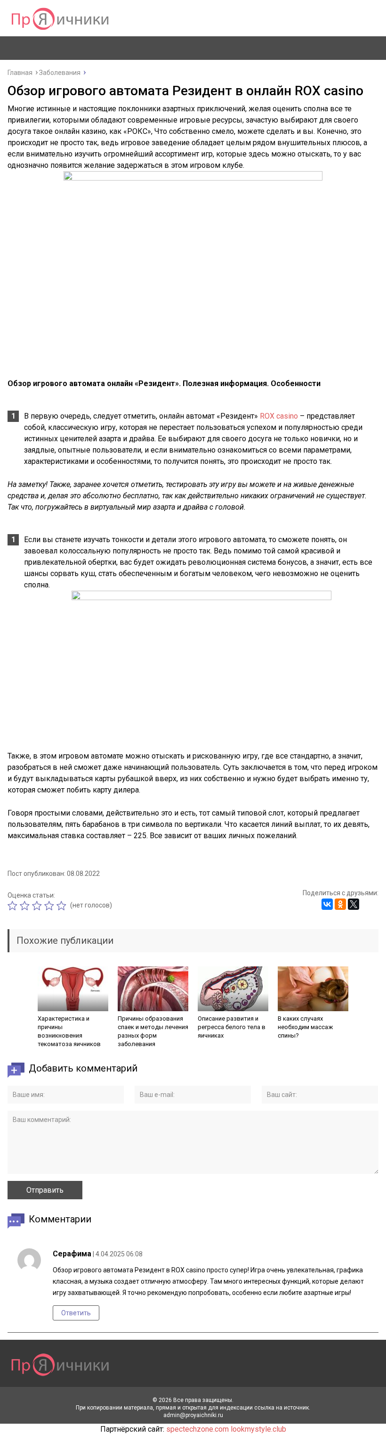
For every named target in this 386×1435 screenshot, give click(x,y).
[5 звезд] (62, 905)
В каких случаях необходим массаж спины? (305, 1027)
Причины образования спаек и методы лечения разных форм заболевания (153, 1031)
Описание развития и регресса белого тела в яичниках (231, 1027)
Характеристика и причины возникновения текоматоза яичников (69, 1031)
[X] (353, 904)
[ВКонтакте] (327, 904)
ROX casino (279, 416)
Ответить (76, 1313)
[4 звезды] (50, 905)
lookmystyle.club (258, 1429)
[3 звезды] (38, 905)
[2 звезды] (26, 905)
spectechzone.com (197, 1429)
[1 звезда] (14, 905)
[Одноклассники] (340, 904)
